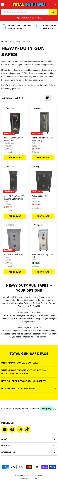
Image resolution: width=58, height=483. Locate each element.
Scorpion (7, 257)
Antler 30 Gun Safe (40, 196)
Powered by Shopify (29, 478)
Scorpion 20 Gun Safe (13, 254)
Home (4, 41)
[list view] (54, 98)
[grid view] (48, 98)
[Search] (53, 12)
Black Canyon (9, 143)
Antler (34, 143)
